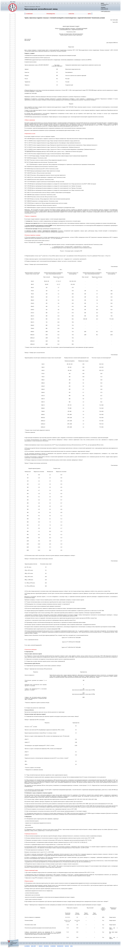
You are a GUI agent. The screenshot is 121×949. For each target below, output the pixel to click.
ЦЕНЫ (89, 13)
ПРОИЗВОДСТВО (50, 13)
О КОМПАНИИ (29, 13)
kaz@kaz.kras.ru (107, 11)
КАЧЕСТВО (71, 13)
